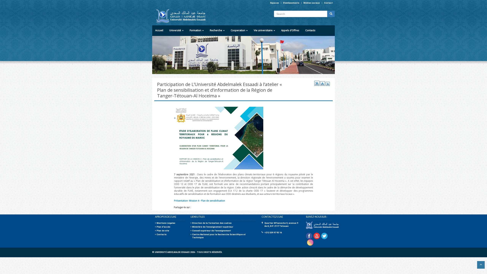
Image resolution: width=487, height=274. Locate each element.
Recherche (216, 30)
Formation (196, 30)
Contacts (310, 30)
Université (175, 30)
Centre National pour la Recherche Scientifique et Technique (219, 236)
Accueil (159, 30)
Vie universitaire (263, 30)
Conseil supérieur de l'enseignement (211, 230)
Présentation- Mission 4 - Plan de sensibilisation (199, 200)
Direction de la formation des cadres (212, 223)
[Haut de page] (481, 265)
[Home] (179, 16)
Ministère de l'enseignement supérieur (212, 227)
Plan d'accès (163, 227)
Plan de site (163, 230)
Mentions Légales (166, 223)
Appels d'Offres (290, 30)
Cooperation (238, 30)
